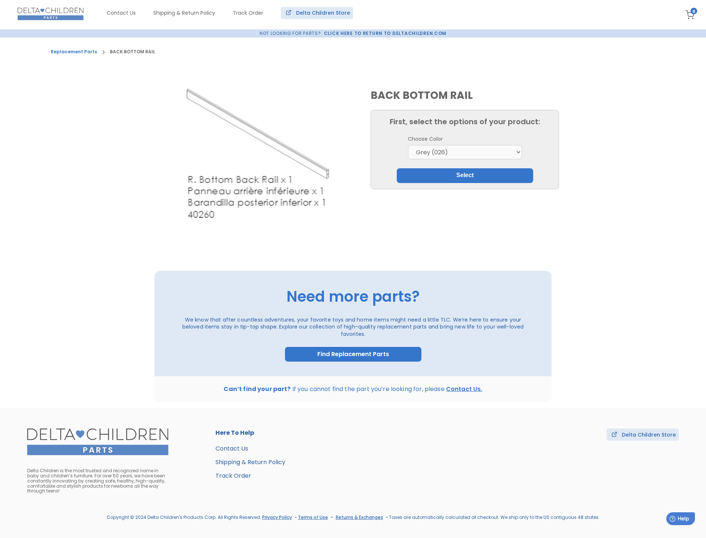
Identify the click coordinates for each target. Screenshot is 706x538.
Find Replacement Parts (353, 354)
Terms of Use (313, 517)
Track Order (248, 13)
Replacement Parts (74, 51)
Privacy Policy (277, 517)
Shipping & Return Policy (184, 13)
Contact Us (121, 13)
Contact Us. (464, 389)
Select (465, 175)
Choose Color (425, 139)
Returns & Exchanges (359, 517)
